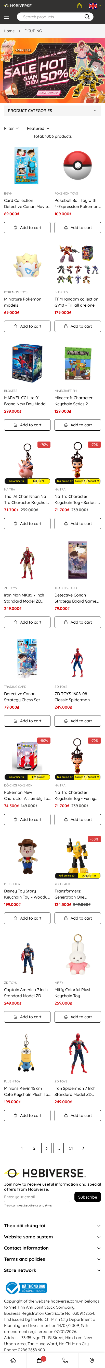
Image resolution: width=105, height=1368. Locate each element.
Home (9, 30)
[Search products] (87, 16)
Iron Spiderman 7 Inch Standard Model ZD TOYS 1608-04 (75, 1091)
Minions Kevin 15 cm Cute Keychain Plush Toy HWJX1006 (27, 1091)
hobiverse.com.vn (67, 1301)
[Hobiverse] (18, 6)
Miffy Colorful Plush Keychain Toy (73, 992)
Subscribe (87, 1197)
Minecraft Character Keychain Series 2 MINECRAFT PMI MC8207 (78, 401)
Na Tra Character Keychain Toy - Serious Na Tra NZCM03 (76, 499)
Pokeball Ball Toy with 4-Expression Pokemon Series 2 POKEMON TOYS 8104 (76, 203)
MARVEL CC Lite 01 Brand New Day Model (25, 400)
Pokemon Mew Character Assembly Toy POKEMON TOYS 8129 (27, 795)
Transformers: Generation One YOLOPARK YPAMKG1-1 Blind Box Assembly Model (76, 894)
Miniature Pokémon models (22, 302)
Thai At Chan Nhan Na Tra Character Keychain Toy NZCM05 (26, 499)
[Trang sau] (83, 1148)
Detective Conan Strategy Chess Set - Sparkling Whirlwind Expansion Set (23, 697)
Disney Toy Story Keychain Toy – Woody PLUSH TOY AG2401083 (26, 894)
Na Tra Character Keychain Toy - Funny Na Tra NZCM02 (75, 795)
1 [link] (22, 1148)
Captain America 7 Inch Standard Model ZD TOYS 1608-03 (26, 993)
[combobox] (55, 16)
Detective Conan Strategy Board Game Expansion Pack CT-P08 (77, 598)
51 (71, 1148)
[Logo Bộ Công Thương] (52, 1288)
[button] (79, 6)
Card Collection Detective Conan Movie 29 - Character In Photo (26, 203)
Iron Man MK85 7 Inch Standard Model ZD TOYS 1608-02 (24, 598)
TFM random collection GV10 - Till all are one (76, 302)
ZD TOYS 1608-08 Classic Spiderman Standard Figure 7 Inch (76, 697)
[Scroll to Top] (91, 1327)
